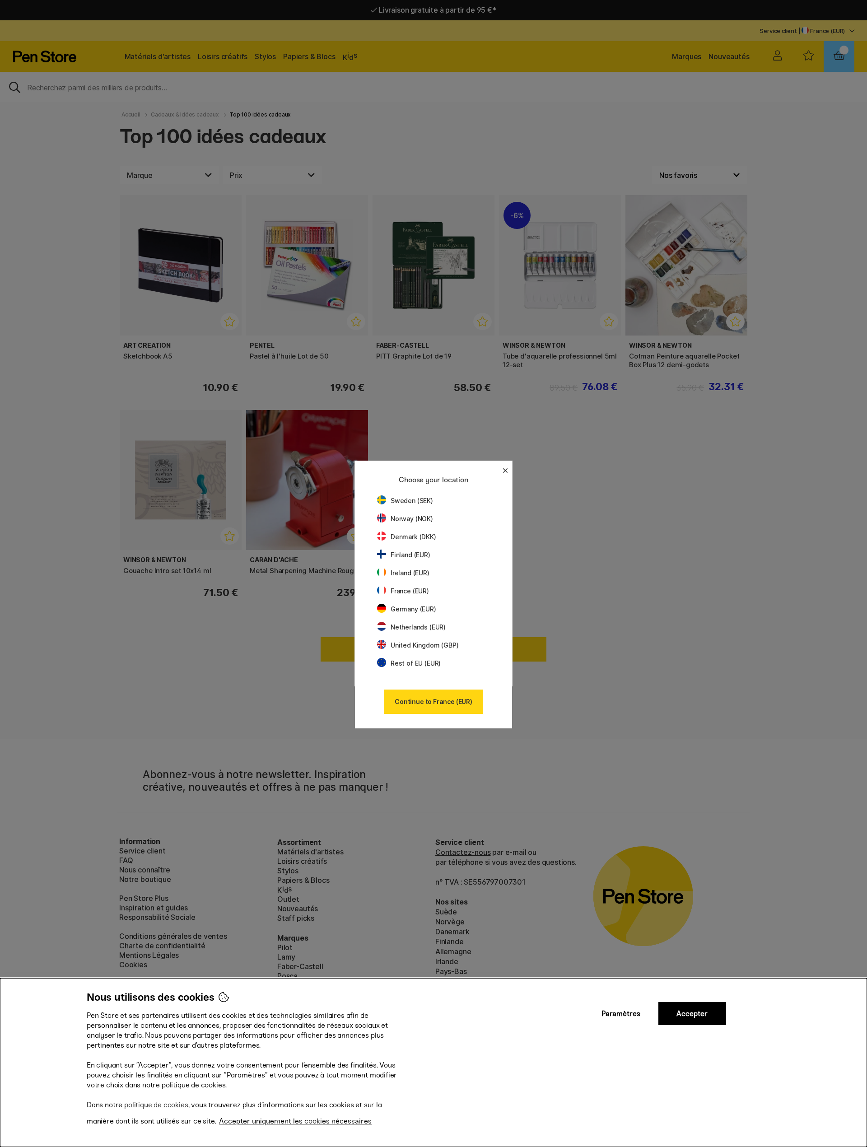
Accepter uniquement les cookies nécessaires (295, 1121)
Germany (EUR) (413, 609)
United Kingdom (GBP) (424, 645)
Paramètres (620, 1013)
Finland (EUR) (410, 555)
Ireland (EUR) (410, 573)
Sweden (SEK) (412, 500)
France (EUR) (410, 591)
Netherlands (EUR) (418, 627)
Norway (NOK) (412, 518)
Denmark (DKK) (413, 537)
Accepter (692, 1013)
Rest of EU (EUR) (416, 663)
